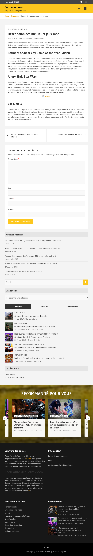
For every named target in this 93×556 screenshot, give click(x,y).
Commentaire (13, 159)
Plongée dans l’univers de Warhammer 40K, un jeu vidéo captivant (30, 256)
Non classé (22, 29)
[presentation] (5, 418)
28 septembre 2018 (21, 329)
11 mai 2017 (19, 319)
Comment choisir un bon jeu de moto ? (31, 316)
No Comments (39, 38)
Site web (11, 209)
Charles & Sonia (31, 319)
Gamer (28, 459)
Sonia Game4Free (25, 38)
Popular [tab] (18, 306)
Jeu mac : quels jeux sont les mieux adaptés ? (25, 135)
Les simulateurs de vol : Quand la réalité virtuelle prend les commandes (33, 240)
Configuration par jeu (34, 334)
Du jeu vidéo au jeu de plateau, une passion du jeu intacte (39, 358)
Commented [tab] (72, 306)
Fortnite (46, 334)
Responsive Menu (85, 2)
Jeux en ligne (10, 522)
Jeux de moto (19, 313)
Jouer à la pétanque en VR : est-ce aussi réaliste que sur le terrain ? (31, 264)
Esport (7, 513)
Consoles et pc (10, 519)
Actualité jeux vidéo (29, 416)
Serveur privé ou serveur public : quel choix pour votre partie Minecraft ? (33, 248)
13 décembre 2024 (21, 431)
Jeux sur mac (13, 29)
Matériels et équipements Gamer (17, 516)
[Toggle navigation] (85, 8)
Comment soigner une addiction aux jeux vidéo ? (35, 326)
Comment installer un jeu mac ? (70, 134)
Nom (10, 188)
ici (29, 490)
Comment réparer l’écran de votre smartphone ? (23, 271)
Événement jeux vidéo (13, 510)
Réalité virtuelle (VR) (59, 416)
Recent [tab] (44, 306)
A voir (17, 416)
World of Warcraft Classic (15, 377)
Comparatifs (9, 528)
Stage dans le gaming (13, 525)
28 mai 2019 (12, 38)
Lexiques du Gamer (12, 531)
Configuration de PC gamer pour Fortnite (32, 337)
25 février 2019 (20, 340)
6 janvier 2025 (63, 523)
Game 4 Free (14, 7)
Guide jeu (54, 334)
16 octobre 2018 (20, 351)
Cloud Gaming (10, 374)
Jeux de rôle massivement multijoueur (29, 345)
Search (85, 282)
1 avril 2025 (62, 514)
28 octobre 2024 (56, 431)
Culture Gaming (20, 323)
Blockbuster (19, 334)
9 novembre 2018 (21, 361)
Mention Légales (11, 507)
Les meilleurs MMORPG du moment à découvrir (35, 347)
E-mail (11, 199)
